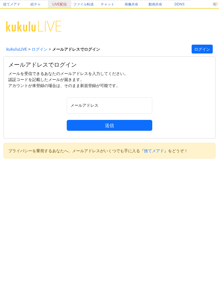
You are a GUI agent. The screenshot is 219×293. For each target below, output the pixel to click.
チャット (107, 4)
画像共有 (131, 4)
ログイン (40, 49)
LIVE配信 (59, 4)
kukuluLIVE (16, 49)
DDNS (179, 4)
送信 (109, 125)
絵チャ (36, 4)
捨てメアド (11, 4)
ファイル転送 (83, 4)
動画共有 (155, 4)
